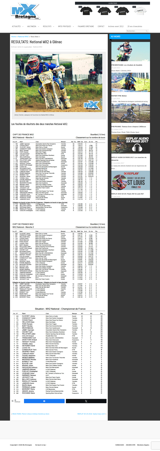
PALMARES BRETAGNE (86, 26)
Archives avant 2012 (116, 26)
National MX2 (37, 47)
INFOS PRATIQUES (64, 26)
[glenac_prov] (58, 352)
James (19, 47)
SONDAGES (119, 445)
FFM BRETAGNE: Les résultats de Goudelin (126, 65)
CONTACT (101, 26)
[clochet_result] (58, 83)
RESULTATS (47, 26)
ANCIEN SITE (130, 445)
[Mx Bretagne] (25, 20)
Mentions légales (143, 445)
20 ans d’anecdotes (135, 26)
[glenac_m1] (58, 173)
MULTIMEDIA (31, 26)
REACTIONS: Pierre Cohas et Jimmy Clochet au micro (30, 414)
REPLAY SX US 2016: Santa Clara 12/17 (91, 414)
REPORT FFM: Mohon (119, 96)
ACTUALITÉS (16, 26)
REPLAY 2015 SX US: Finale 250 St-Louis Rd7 (127, 194)
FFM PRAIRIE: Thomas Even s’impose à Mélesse (128, 127)
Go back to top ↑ (41, 445)
